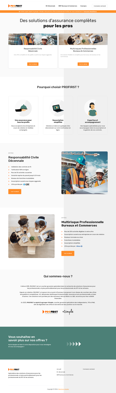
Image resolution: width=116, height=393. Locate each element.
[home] (15, 6)
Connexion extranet (100, 6)
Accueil (59, 369)
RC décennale (61, 372)
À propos (84, 6)
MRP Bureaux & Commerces (68, 6)
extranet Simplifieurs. (90, 11)
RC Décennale (50, 6)
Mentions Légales (64, 389)
